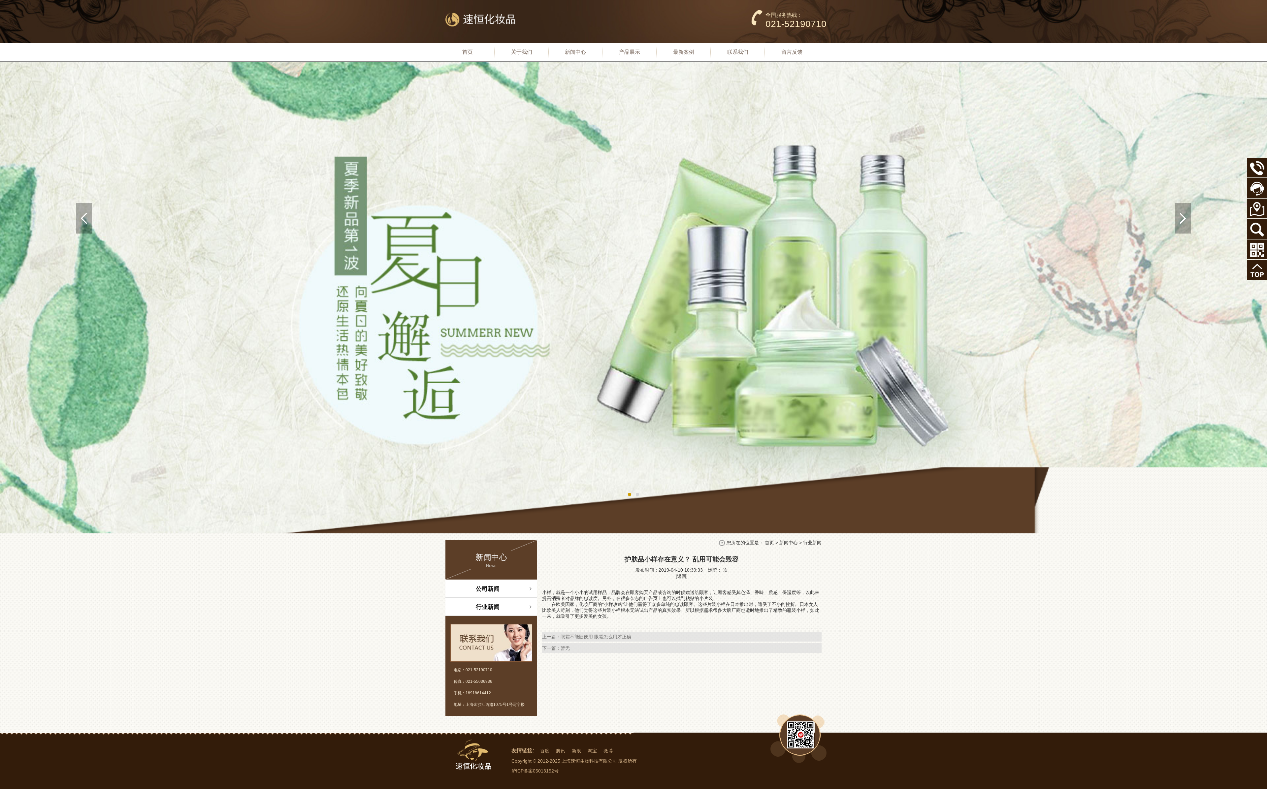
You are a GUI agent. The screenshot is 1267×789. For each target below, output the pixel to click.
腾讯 (560, 750)
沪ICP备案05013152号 (535, 770)
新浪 (576, 750)
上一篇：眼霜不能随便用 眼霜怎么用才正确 (586, 636)
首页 (769, 542)
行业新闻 (488, 607)
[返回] (682, 576)
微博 (608, 750)
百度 (544, 750)
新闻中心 (788, 542)
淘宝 (592, 750)
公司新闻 (488, 588)
